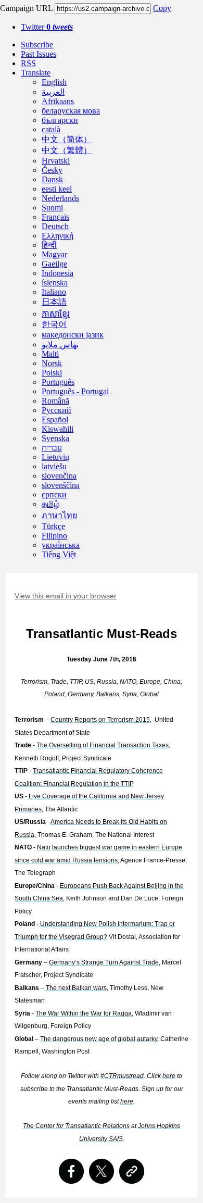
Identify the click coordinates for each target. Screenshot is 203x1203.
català (51, 129)
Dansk (52, 179)
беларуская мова (71, 110)
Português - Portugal (75, 391)
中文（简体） (67, 139)
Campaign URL (26, 8)
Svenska (55, 438)
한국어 (54, 324)
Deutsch (55, 226)
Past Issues (38, 53)
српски (54, 494)
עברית (52, 447)
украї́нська (61, 545)
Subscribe (37, 44)
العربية (53, 91)
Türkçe (53, 526)
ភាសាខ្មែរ (56, 313)
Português (58, 382)
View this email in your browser (66, 596)
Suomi (52, 207)
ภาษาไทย (59, 515)
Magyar (54, 254)
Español (55, 419)
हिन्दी (49, 245)
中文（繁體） (67, 150)
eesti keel (57, 188)
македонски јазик (73, 334)
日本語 (54, 301)
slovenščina (61, 485)
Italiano (54, 291)
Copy (162, 8)
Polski (52, 372)
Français (55, 216)
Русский (56, 410)
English (54, 82)
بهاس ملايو (60, 344)
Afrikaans (58, 101)
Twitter (47, 26)
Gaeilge (54, 263)
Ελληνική (57, 235)
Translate (35, 72)
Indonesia (57, 273)
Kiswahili (57, 428)
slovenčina (59, 475)
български (60, 120)
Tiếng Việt (59, 554)
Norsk (52, 363)
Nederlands (60, 198)
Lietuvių (55, 457)
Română (55, 400)
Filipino (54, 535)
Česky (52, 170)
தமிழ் (50, 503)
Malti (50, 353)
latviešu (54, 466)
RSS (28, 63)
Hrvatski (56, 160)
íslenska (55, 282)
